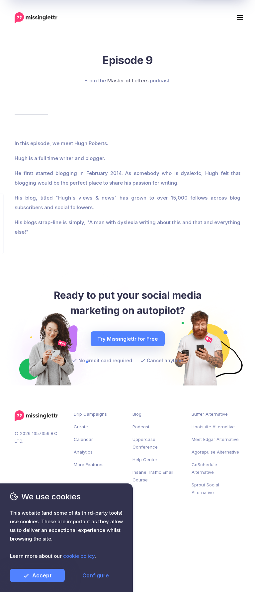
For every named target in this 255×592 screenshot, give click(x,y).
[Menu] (240, 17)
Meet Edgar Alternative (215, 439)
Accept (41, 575)
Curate (81, 426)
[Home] (36, 17)
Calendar (83, 439)
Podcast (140, 426)
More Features (89, 464)
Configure (95, 575)
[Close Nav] (127, 15)
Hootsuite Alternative (213, 426)
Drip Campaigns (90, 414)
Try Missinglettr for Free (127, 339)
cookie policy (79, 556)
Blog (136, 414)
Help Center (144, 459)
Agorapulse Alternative (215, 452)
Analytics (83, 452)
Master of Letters (127, 80)
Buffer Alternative (210, 414)
